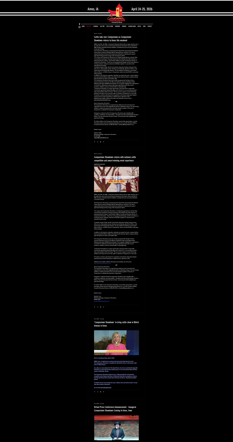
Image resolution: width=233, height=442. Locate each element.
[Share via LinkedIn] (100, 141)
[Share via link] (103, 141)
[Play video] (116, 179)
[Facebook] (79, 24)
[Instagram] (79, 27)
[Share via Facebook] (94, 141)
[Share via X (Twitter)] (97, 141)
